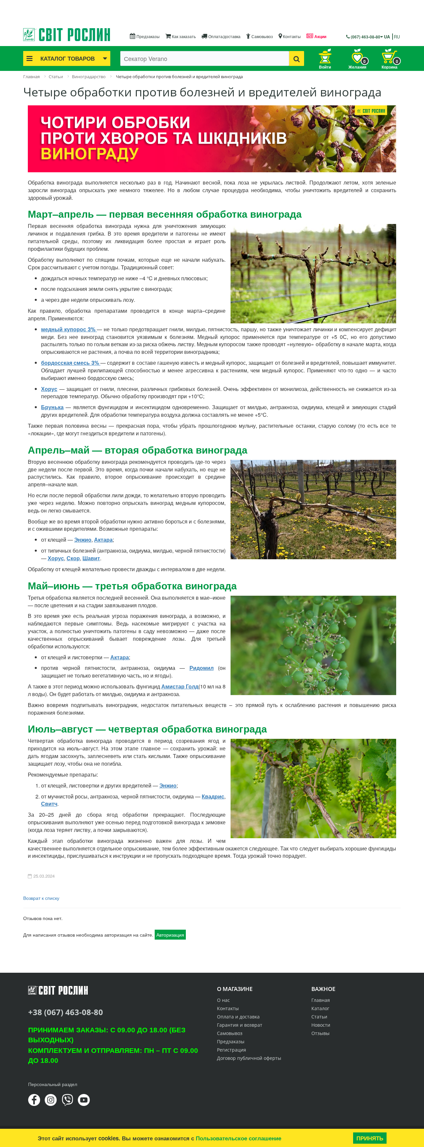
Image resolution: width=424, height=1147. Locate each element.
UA (387, 36)
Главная (320, 1000)
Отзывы (320, 1033)
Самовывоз (261, 36)
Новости (320, 1025)
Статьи (319, 1016)
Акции (319, 36)
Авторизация (170, 934)
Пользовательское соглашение (238, 1138)
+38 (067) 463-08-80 (65, 1012)
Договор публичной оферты (249, 1058)
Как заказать (183, 36)
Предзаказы (147, 36)
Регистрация (231, 1050)
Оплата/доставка (223, 36)
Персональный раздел (52, 1084)
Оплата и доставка (238, 1016)
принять (369, 1138)
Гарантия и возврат (239, 1025)
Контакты (291, 36)
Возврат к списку (41, 898)
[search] (296, 58)
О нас (223, 1000)
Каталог (320, 1008)
